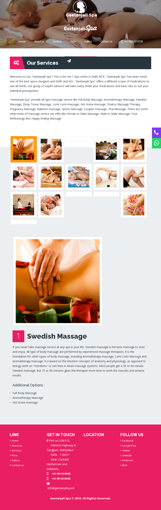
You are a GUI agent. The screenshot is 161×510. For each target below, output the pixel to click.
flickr (124, 465)
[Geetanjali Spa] (80, 9)
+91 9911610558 (133, 41)
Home (21, 41)
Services (57, 41)
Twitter (126, 450)
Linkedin (127, 455)
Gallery (88, 41)
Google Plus (129, 445)
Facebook (127, 440)
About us (39, 41)
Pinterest (127, 460)
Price (73, 41)
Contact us (106, 41)
